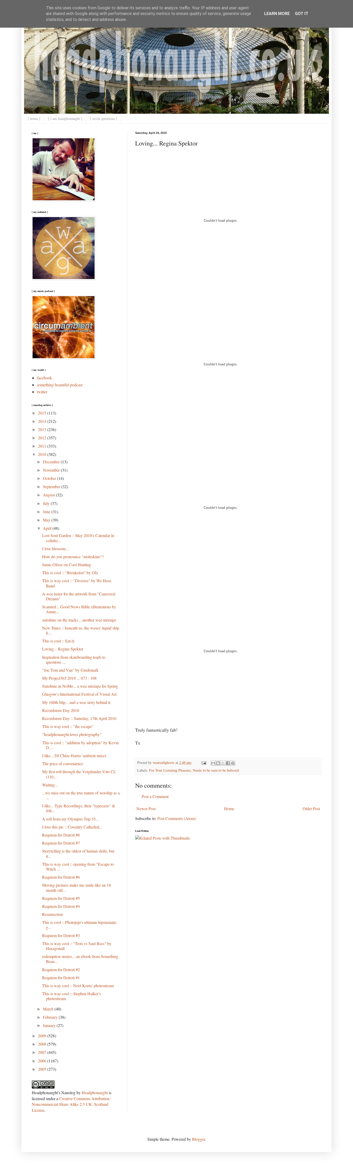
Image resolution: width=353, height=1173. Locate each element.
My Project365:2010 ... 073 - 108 (69, 678)
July (47, 503)
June (47, 511)
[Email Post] (203, 762)
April (47, 528)
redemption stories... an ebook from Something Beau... (80, 959)
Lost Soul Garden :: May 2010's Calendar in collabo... (78, 538)
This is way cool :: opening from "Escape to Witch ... (78, 866)
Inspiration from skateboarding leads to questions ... (73, 659)
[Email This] (213, 763)
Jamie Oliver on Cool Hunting (66, 564)
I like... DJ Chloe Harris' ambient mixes (74, 755)
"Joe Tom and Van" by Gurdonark (70, 670)
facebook (44, 377)
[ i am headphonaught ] (65, 118)
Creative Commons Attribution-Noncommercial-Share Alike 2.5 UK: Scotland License (71, 1104)
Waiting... (50, 784)
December (52, 461)
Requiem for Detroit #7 (61, 843)
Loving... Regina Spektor (62, 648)
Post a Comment (155, 796)
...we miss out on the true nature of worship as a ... (81, 795)
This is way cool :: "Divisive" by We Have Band (76, 583)
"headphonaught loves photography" (72, 734)
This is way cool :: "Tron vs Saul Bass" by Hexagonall (76, 946)
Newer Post (146, 808)
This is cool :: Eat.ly (58, 640)
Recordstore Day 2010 (60, 710)
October (50, 478)
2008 (42, 1044)
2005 (42, 1069)
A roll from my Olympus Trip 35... (70, 819)
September (52, 486)
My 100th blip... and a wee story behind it (76, 702)
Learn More (277, 13)
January (50, 1025)
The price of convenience (62, 763)
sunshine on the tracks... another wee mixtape (79, 620)
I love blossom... (55, 548)
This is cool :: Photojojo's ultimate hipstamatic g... (79, 924)
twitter (42, 391)
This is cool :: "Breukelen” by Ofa (70, 572)
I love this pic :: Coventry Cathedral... (72, 827)
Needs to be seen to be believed (216, 770)
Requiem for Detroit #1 (61, 977)
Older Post (311, 808)
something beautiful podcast (59, 384)
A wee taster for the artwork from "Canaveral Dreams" (78, 596)
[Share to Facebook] (228, 763)
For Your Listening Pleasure (170, 770)
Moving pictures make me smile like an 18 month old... (76, 887)
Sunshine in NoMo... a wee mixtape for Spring (80, 686)
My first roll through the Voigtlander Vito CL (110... (79, 774)
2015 (42, 413)
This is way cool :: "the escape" (68, 726)
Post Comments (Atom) (176, 818)
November (52, 470)
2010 (42, 454)
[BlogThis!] (218, 763)
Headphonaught (95, 1092)
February (51, 1017)
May (47, 520)
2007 (42, 1052)
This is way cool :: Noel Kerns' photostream (78, 985)
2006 (42, 1060)
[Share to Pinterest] (232, 763)
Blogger (198, 1139)
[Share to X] (223, 763)
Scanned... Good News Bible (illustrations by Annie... (79, 609)
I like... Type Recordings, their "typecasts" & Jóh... (78, 808)
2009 (42, 1035)
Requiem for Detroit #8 (61, 835)
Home (229, 808)
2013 (42, 429)
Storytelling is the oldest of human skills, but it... (78, 853)
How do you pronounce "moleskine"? (73, 556)
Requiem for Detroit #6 (61, 877)
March (49, 1008)
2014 (42, 421)
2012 (42, 437)
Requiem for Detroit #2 (61, 969)
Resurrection (52, 914)
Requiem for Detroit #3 (61, 935)
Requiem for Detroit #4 (61, 906)
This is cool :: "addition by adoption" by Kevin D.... (80, 745)
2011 (42, 446)
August (49, 494)
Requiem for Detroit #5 (61, 898)
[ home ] (34, 118)
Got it (301, 13)
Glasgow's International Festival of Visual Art (79, 694)
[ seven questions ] (103, 118)
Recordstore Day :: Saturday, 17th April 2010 (79, 718)
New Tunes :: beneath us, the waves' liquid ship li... (80, 630)
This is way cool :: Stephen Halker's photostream (71, 996)
